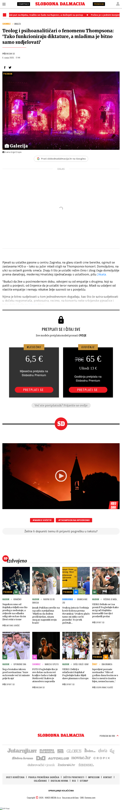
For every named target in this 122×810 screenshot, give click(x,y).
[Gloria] (102, 751)
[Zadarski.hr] (67, 765)
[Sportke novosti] (60, 751)
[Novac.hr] (81, 758)
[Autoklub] (58, 758)
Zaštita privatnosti (73, 777)
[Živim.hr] (90, 751)
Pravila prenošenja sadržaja (43, 777)
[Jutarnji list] (22, 751)
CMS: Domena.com (87, 797)
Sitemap (84, 780)
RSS (74, 780)
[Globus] (74, 751)
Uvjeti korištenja (15, 777)
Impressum (93, 777)
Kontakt (107, 777)
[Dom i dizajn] (41, 758)
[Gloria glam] (112, 751)
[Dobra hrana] (23, 758)
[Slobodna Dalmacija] (60, 4)
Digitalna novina (59, 780)
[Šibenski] (86, 765)
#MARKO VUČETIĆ (42, 520)
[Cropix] (101, 758)
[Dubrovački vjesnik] (41, 765)
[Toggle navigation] (4, 4)
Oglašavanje (40, 780)
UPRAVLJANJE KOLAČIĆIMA (61, 790)
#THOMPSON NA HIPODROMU (74, 520)
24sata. (102, 274)
